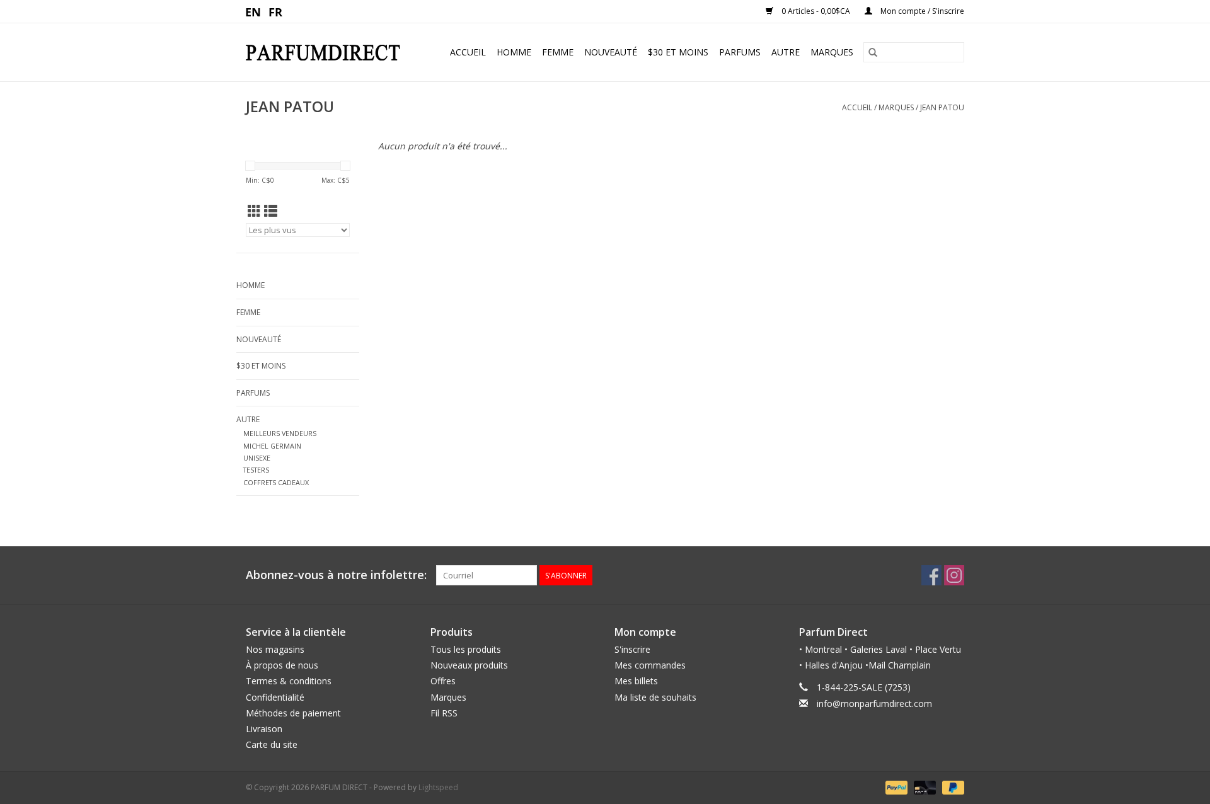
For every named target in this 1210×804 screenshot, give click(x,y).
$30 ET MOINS (678, 52)
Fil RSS (444, 713)
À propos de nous (282, 665)
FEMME (557, 52)
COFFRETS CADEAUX (276, 482)
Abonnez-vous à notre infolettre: (336, 575)
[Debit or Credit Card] (923, 787)
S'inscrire (632, 649)
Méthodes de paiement (293, 713)
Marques (831, 52)
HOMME (514, 52)
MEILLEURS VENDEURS (279, 433)
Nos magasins (275, 649)
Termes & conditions (288, 681)
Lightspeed (438, 787)
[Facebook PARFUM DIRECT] (931, 575)
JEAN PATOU (942, 107)
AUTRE (785, 52)
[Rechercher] (872, 52)
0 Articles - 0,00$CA (816, 11)
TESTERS (256, 469)
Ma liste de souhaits (655, 697)
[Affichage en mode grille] (254, 211)
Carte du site (271, 744)
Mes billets (636, 681)
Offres (443, 681)
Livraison (264, 729)
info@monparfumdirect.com (874, 703)
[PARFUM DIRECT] (328, 52)
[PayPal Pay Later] (951, 787)
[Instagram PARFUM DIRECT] (954, 575)
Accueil (468, 52)
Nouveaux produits (469, 665)
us (254, 11)
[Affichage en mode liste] (270, 211)
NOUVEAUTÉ (610, 52)
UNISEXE (256, 457)
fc (276, 11)
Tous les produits (465, 649)
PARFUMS (740, 52)
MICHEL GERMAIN (272, 446)
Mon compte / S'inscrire (921, 11)
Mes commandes (650, 665)
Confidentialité (275, 697)
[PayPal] (895, 787)
